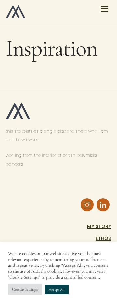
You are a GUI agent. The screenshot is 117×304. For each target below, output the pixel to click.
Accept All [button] (57, 289)
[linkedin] (103, 204)
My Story (99, 226)
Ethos (103, 238)
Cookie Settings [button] (25, 289)
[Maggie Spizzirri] (15, 15)
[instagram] (87, 204)
